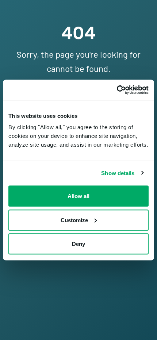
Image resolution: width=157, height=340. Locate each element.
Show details (117, 173)
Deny (78, 244)
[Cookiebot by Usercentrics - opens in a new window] (117, 90)
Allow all (78, 196)
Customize (74, 220)
